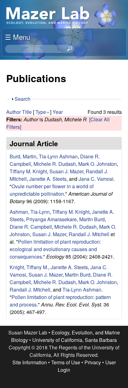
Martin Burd (92, 219)
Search (22, 98)
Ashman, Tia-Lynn (30, 211)
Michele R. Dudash (55, 163)
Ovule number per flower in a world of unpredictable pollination (52, 190)
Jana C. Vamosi (96, 178)
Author (13, 111)
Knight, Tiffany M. (29, 267)
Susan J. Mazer (66, 171)
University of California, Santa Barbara (74, 340)
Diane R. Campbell (31, 226)
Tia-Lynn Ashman (58, 156)
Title (27, 111)
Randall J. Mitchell (89, 234)
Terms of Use (65, 362)
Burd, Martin (23, 156)
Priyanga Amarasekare (51, 219)
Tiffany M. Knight (28, 171)
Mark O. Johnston (97, 163)
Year (58, 111)
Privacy (93, 362)
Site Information (29, 362)
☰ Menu (17, 37)
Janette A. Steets (47, 178)
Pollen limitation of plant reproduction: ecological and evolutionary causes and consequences (55, 249)
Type (40, 111)
